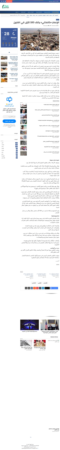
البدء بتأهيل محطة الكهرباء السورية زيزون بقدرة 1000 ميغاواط (13, 64)
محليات (31, 15)
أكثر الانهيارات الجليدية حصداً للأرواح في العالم (51, 141)
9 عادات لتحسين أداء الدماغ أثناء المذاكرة (14, 68)
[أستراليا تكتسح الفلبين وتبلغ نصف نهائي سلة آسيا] (40, 343)
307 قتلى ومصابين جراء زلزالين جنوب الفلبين (54, 429)
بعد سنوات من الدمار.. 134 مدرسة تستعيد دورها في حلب (22, 1)
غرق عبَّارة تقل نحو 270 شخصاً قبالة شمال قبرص (50, 115)
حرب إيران (17, 12)
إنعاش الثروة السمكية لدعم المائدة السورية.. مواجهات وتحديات (14, 58)
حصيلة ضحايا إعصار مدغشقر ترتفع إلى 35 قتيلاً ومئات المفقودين (28, 275)
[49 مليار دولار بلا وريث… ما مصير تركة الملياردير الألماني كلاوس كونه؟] (23, 111)
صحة (37, 15)
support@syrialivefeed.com (27, 448)
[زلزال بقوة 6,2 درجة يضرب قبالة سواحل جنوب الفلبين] (26, 343)
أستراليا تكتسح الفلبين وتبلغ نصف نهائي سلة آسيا (40, 348)
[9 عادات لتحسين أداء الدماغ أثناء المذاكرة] (4, 70)
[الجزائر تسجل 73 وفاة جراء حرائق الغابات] (23, 132)
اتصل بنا (27, 444)
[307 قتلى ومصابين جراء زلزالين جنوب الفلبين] (53, 384)
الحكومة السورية (39, 12)
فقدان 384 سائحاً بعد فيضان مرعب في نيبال (51, 152)
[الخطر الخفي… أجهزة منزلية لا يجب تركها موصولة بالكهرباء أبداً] (23, 137)
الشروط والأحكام (27, 446)
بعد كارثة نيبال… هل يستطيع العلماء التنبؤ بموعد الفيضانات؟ (48, 120)
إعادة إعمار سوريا (47, 12)
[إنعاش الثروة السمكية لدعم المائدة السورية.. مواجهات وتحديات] (4, 58)
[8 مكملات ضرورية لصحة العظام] (4, 80)
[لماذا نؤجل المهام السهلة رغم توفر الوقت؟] (23, 106)
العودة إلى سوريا (31, 12)
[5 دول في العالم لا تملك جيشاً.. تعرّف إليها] (23, 148)
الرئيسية (56, 15)
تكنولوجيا (44, 15)
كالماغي (33, 283)
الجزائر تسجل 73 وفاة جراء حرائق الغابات (52, 131)
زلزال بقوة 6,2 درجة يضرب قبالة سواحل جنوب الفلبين (26, 348)
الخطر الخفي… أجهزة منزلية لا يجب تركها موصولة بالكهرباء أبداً (48, 136)
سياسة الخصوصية (33, 446)
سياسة (50, 15)
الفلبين (39, 283)
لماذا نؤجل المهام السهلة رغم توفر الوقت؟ (51, 104)
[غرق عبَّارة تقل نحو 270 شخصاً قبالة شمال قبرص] (23, 116)
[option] (39, 305)
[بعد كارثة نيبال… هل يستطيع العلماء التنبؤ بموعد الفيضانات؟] (23, 122)
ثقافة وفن (40, 15)
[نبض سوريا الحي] (6, 6)
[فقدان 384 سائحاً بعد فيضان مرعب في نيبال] (23, 153)
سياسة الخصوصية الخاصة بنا (10, 125)
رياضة (34, 15)
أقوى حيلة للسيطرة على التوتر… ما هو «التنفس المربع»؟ (49, 125)
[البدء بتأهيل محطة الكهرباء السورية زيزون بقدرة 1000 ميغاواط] (4, 64)
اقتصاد (47, 15)
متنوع (28, 15)
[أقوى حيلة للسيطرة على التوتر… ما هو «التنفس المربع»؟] (23, 127)
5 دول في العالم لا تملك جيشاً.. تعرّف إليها (51, 147)
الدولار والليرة (23, 12)
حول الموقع (32, 444)
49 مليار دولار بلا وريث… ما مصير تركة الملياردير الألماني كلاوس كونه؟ (47, 110)
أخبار (53, 15)
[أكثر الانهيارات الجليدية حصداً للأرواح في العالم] (23, 143)
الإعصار (45, 283)
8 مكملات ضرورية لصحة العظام (13, 79)
